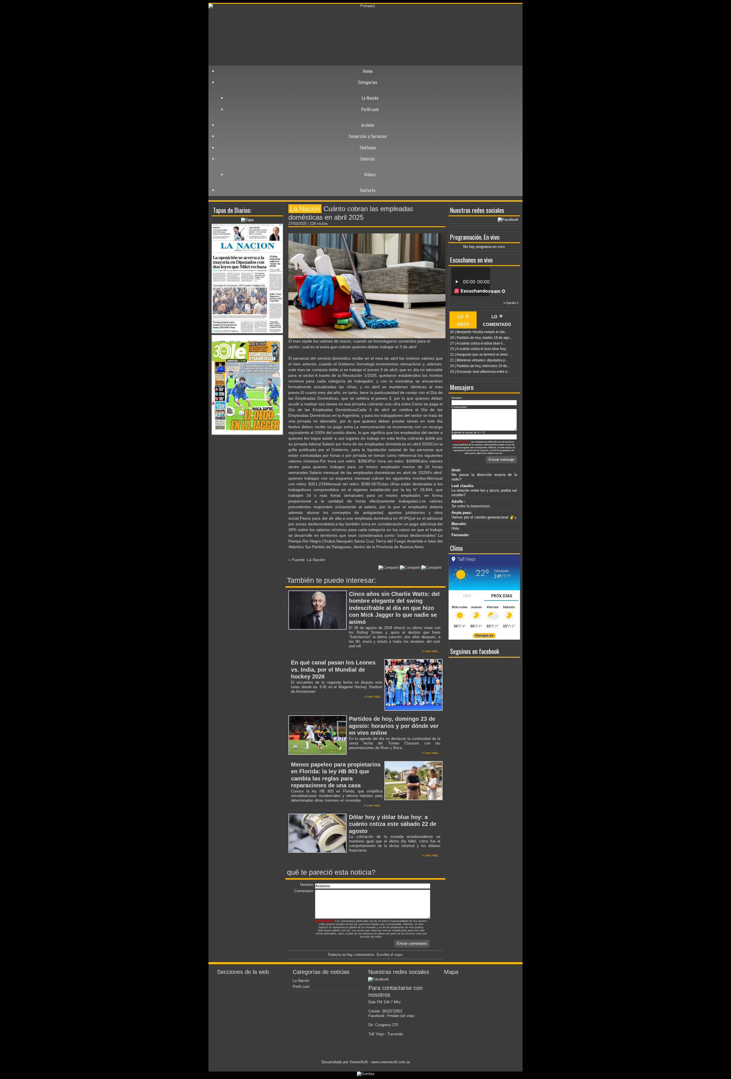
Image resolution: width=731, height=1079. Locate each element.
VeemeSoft (359, 1062)
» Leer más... (431, 651)
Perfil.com (370, 109)
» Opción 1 (511, 303)
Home (368, 70)
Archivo (367, 124)
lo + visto (463, 320)
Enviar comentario (412, 943)
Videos (370, 174)
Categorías (367, 82)
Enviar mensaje (501, 459)
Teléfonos (367, 147)
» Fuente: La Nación (306, 559)
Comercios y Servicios (368, 136)
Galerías (367, 158)
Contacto (367, 190)
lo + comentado (497, 320)
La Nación (370, 97)
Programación (465, 236)
